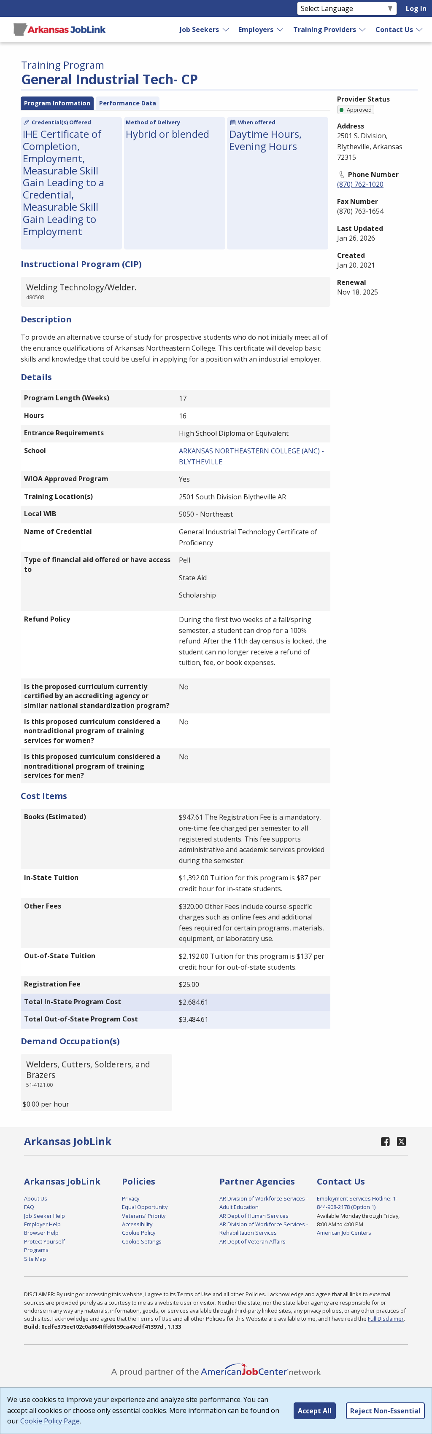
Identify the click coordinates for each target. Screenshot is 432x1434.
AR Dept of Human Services (254, 1216)
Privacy (130, 1198)
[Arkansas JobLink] (59, 29)
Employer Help (42, 1224)
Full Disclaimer (386, 1318)
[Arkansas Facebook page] (385, 1141)
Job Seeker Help (44, 1216)
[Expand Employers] (280, 29)
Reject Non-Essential (385, 1410)
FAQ (29, 1207)
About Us (35, 1198)
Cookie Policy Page (50, 1421)
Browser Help (41, 1232)
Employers (255, 29)
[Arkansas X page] (401, 1141)
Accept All (315, 1410)
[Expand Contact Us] (420, 29)
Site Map (35, 1258)
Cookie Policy (138, 1232)
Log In (416, 8)
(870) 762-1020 (360, 184)
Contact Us (394, 29)
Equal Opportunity (144, 1207)
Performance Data (127, 103)
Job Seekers (199, 29)
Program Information (57, 103)
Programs (36, 1250)
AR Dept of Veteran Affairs (252, 1241)
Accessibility (137, 1224)
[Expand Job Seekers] (226, 29)
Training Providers (324, 29)
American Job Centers (344, 1232)
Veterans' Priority (143, 1216)
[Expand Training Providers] (363, 29)
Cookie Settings (142, 1241)
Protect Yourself (44, 1241)
